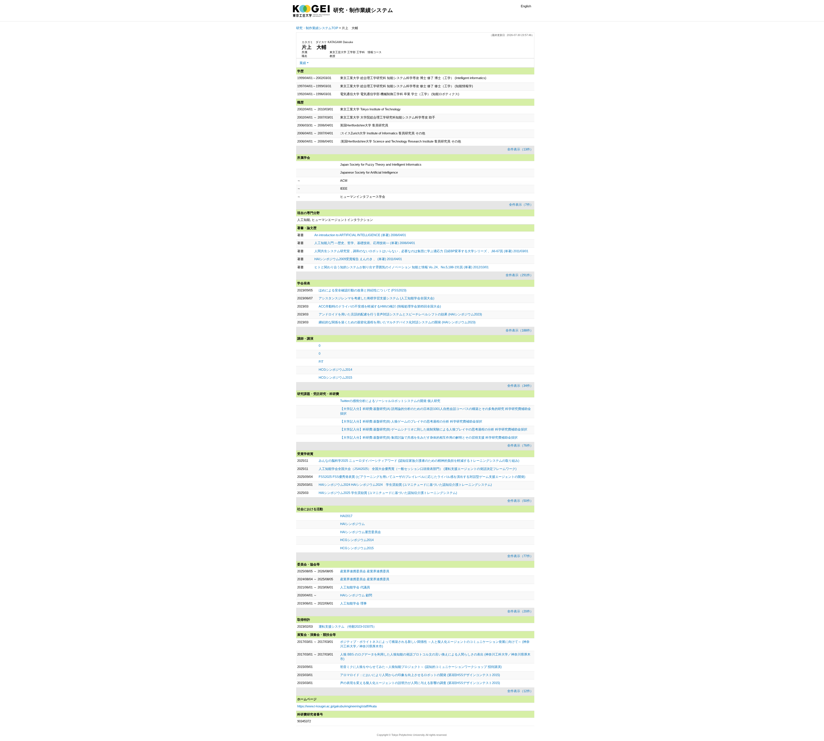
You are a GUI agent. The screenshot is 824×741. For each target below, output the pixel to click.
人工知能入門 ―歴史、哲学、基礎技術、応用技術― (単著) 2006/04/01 (364, 243)
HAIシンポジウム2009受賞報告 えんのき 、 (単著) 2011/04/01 (358, 259)
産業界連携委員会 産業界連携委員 (364, 571)
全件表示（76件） (520, 445)
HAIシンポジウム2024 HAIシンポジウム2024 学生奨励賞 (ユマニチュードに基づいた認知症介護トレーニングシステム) (405, 484)
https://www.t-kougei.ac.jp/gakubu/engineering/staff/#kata (337, 706)
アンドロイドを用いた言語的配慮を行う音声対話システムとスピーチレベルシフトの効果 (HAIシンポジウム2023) (400, 314)
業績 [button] (303, 63)
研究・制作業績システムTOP (317, 28)
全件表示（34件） (520, 385)
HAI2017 (346, 516)
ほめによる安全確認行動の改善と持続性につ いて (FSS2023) (362, 290)
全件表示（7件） (521, 204)
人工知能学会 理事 (353, 603)
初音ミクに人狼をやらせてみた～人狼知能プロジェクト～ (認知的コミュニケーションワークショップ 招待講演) (421, 667)
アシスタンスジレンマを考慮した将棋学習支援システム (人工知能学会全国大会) (376, 298)
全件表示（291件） (519, 275)
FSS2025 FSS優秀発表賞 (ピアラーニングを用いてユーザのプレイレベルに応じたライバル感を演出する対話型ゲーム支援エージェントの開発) (422, 476)
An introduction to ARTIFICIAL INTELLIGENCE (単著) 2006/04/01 (360, 235)
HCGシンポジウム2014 (335, 369)
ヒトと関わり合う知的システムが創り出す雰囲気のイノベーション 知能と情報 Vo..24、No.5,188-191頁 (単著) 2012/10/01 (401, 267)
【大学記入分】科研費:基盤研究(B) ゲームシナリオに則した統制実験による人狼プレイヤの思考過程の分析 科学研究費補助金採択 (433, 429)
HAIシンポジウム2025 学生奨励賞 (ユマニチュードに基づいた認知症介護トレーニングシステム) (388, 493)
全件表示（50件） (520, 500)
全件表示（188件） (519, 330)
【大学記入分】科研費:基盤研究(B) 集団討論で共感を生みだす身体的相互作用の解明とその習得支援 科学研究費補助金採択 (429, 437)
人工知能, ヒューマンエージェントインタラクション (335, 220)
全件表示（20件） (520, 611)
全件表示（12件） (520, 691)
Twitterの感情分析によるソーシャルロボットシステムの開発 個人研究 (390, 401)
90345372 (304, 721)
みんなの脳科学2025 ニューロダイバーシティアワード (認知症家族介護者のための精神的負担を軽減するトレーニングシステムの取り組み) (419, 460)
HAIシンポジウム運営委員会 (360, 532)
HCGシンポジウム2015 (335, 377)
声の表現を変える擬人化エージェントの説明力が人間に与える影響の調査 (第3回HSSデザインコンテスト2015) (420, 683)
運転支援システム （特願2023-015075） (347, 626)
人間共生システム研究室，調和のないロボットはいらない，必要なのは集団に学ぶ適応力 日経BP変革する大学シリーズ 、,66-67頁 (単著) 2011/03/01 (421, 251)
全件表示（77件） (520, 556)
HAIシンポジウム (352, 524)
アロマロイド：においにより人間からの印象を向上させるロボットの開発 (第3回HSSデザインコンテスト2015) (420, 675)
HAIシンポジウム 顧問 (356, 595)
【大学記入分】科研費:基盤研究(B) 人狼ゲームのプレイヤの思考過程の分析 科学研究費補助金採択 (411, 421)
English (526, 6)
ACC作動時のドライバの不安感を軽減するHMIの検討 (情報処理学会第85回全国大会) (380, 306)
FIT (321, 361)
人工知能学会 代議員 (355, 587)
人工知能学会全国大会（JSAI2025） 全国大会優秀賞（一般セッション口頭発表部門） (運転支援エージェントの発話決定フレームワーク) (418, 469)
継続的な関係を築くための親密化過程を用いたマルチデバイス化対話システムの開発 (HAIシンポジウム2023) (397, 322)
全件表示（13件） (520, 149)
